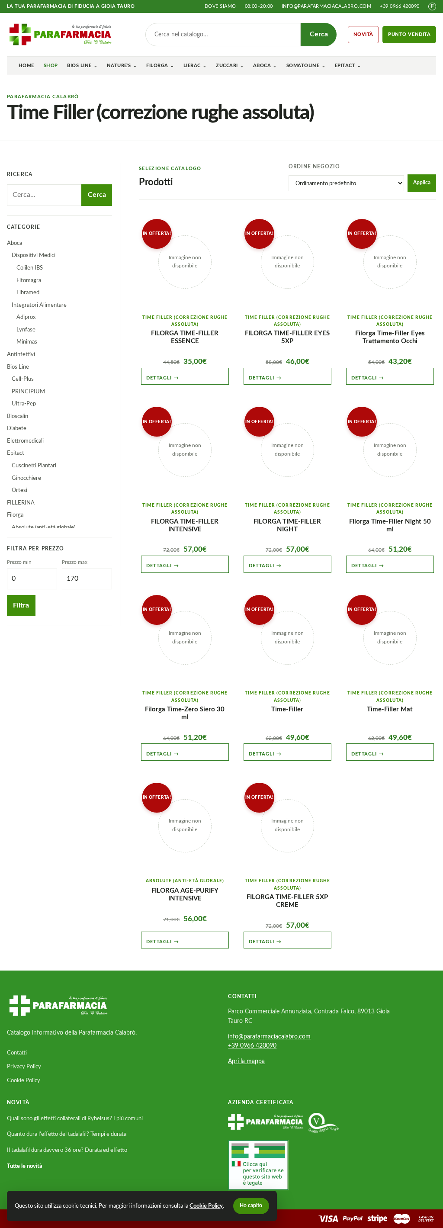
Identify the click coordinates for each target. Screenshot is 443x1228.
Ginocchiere (26, 478)
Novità (363, 34)
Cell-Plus (23, 379)
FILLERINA (21, 503)
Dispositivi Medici (33, 255)
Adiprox (25, 317)
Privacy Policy (24, 1067)
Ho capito (251, 1205)
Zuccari (227, 65)
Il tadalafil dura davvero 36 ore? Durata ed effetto (67, 1150)
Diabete (16, 428)
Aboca (262, 65)
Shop (51, 65)
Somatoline (303, 65)
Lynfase (25, 330)
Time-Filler (287, 709)
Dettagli (162, 378)
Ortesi (19, 490)
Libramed (27, 292)
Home (26, 65)
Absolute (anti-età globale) (43, 527)
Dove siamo (220, 6)
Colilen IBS (29, 268)
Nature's (119, 65)
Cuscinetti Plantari (34, 466)
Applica (421, 182)
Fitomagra (28, 280)
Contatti (17, 1053)
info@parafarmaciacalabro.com (327, 6)
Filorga (157, 65)
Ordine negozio (314, 166)
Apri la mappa (246, 1061)
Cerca (319, 34)
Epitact (345, 65)
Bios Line (79, 65)
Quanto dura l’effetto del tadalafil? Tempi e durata (66, 1134)
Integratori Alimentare (39, 305)
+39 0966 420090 (399, 6)
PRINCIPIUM (28, 392)
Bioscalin (17, 416)
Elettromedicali (25, 441)
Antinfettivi (21, 354)
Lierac (192, 65)
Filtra (21, 605)
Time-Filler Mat (390, 709)
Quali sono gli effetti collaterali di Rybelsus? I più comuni (75, 1118)
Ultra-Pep (24, 404)
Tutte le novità (24, 1166)
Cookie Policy (23, 1080)
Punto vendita (409, 34)
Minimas (26, 342)
